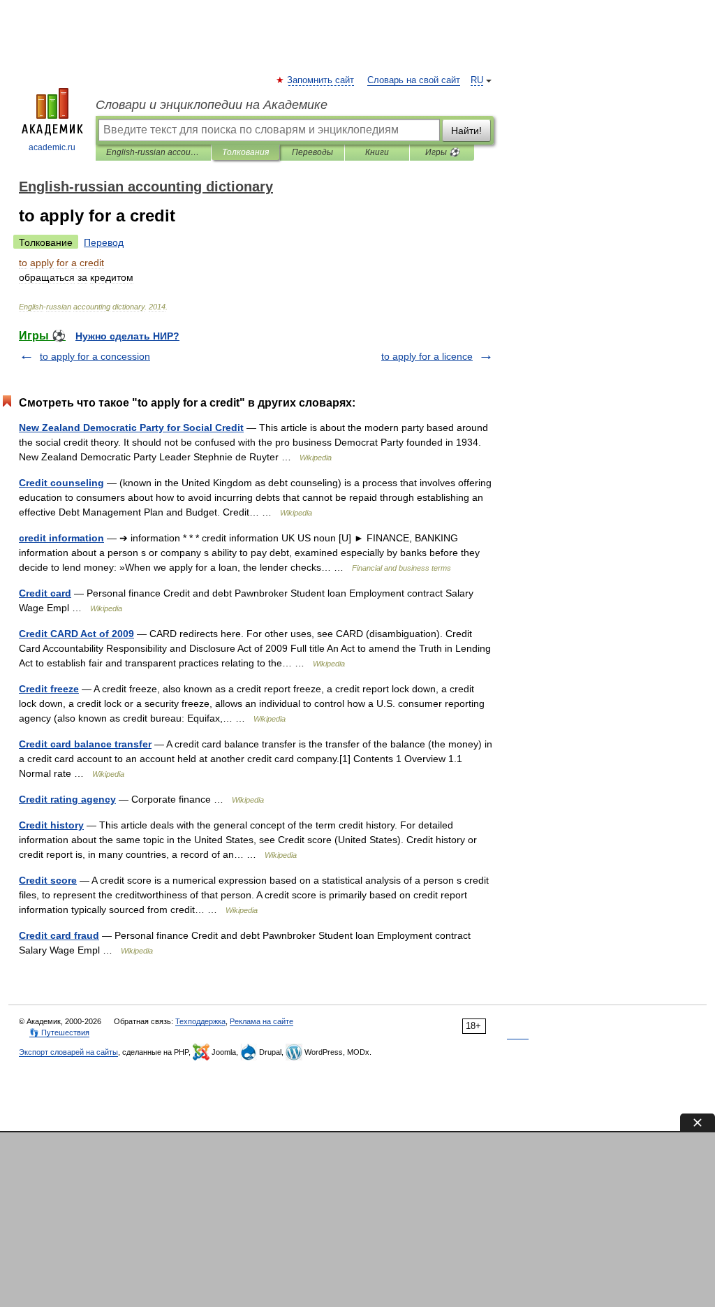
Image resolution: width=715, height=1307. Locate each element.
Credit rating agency (67, 799)
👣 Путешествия (59, 1032)
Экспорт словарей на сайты (68, 1052)
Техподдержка (200, 1021)
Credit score (48, 880)
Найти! (466, 130)
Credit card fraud (59, 935)
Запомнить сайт (321, 80)
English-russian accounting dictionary (153, 152)
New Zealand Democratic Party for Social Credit (131, 427)
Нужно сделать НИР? (127, 336)
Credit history (51, 825)
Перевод (104, 242)
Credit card (45, 593)
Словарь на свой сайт (413, 80)
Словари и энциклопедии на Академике (211, 105)
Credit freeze (49, 688)
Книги (377, 152)
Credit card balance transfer (85, 744)
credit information (61, 537)
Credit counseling (61, 482)
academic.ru (52, 147)
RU (477, 80)
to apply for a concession (95, 356)
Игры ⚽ (442, 152)
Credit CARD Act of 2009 (76, 633)
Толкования (245, 152)
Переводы (312, 152)
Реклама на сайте (261, 1021)
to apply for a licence (427, 356)
